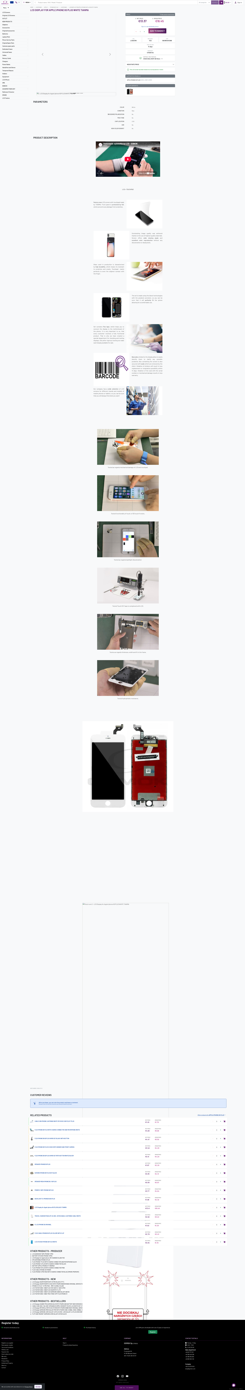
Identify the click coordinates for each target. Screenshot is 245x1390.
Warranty (4, 1356)
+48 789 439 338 (189, 1354)
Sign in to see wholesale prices (149, 26)
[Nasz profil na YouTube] (127, 1376)
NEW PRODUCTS (7, 21)
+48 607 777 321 (189, 1352)
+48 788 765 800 (189, 1356)
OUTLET (4, 18)
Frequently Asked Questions (70, 1345)
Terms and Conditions (7, 1347)
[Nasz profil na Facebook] (118, 1376)
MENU (27, 2)
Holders (4, 73)
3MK (3, 83)
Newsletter (5, 1358)
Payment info (5, 1352)
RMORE (4, 95)
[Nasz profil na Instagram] (122, 1376)
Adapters (5, 24)
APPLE (46, 7)
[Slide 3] (81, 90)
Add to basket (157, 31)
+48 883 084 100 (189, 1359)
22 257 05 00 (190, 1347)
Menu (5, 8)
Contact (4, 1367)
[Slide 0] (71, 90)
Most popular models (7, 1345)
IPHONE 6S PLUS (54, 7)
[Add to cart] (224, 1121)
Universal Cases (7, 52)
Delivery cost (5, 1349)
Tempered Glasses (7, 70)
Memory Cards (6, 58)
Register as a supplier (7, 1343)
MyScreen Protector (8, 92)
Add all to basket (126, 1387)
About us (4, 1365)
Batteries (5, 34)
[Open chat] (233, 1385)
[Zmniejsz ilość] (136, 31)
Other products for (211, 1115)
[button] (225, 2)
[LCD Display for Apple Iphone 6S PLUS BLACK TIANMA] (129, 91)
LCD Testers (6, 98)
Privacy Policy (5, 1361)
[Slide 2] (78, 90)
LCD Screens (6, 12)
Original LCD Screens (8, 15)
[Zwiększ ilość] (144, 31)
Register (153, 1332)
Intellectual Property (7, 1363)
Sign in (239, 2)
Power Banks (6, 64)
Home (31, 7)
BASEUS (4, 86)
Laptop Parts (6, 37)
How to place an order (7, 1354)
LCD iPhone (5, 80)
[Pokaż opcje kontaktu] (17, 2)
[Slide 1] (74, 90)
